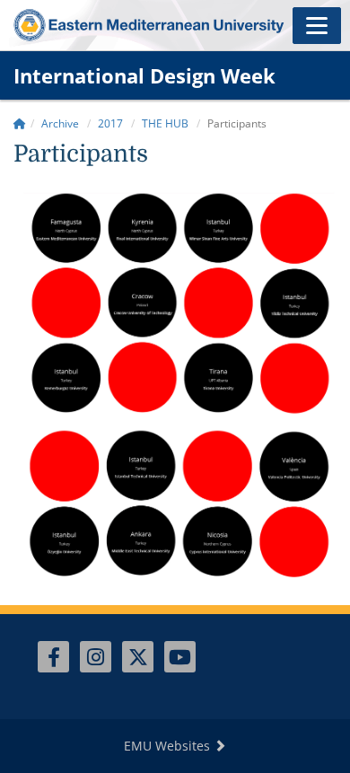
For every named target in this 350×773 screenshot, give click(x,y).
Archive (60, 123)
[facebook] (53, 656)
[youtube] (180, 656)
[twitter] (137, 656)
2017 (110, 123)
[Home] (19, 123)
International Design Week (144, 75)
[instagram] (95, 656)
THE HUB (165, 123)
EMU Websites (169, 745)
